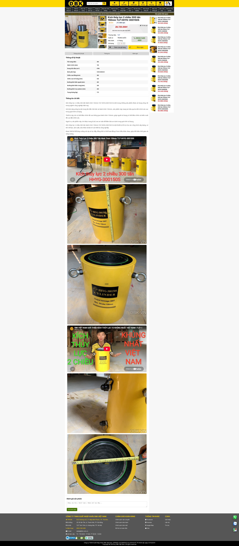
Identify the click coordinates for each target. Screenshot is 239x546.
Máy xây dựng (83, 9)
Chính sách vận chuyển (122, 519)
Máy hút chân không (105, 9)
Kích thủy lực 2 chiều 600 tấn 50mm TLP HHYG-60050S (164, 87)
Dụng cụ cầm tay (90, 9)
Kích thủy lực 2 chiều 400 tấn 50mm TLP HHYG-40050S (164, 29)
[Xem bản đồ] (235, 530)
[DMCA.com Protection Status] (80, 538)
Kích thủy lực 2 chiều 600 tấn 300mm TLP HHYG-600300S (164, 107)
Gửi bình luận (72, 509)
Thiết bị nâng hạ (76, 9)
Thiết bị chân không (114, 9)
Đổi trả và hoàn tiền (121, 528)
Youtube (149, 522)
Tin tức (167, 525)
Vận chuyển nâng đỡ (146, 9)
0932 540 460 (140, 39)
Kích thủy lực (74, 14)
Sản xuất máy (161, 9)
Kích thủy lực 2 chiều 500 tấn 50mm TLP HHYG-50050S (164, 58)
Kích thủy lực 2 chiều (84, 14)
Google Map (150, 525)
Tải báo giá (144, 25)
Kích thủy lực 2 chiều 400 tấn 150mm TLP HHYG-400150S (164, 39)
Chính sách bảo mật (121, 525)
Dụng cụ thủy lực (68, 9)
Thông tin (107, 53)
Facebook (149, 519)
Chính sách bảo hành (121, 522)
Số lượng (111, 43)
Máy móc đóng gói (154, 9)
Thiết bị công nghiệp (169, 9)
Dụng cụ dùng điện (123, 9)
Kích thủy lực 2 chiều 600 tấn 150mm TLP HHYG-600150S (164, 97)
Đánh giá (135, 53)
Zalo (147, 528)
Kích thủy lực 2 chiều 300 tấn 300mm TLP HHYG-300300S (164, 19)
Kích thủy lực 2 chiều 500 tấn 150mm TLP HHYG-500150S (164, 68)
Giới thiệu (168, 519)
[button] (95, 32)
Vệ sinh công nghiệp (137, 9)
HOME (68, 14)
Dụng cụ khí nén (97, 9)
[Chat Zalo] (235, 523)
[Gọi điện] (235, 517)
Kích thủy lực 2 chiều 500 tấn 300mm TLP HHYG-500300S (164, 77)
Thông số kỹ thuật (79, 53)
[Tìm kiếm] (104, 3)
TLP (119, 35)
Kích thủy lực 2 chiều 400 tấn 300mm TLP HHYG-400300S (164, 48)
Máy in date (130, 9)
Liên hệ (167, 522)
